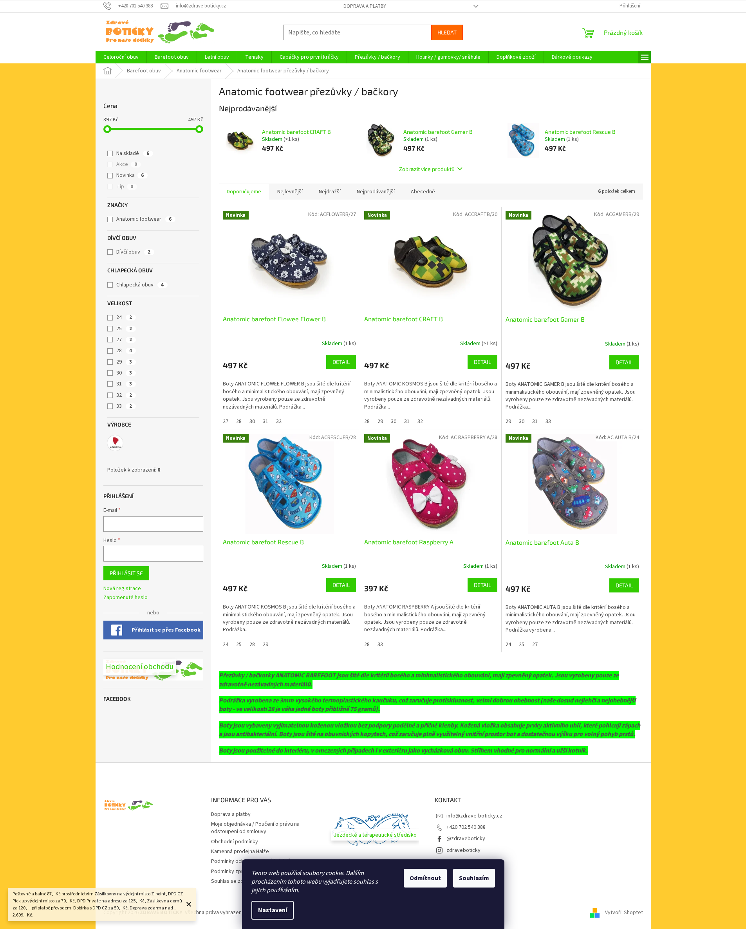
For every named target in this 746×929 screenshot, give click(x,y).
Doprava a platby (364, 6)
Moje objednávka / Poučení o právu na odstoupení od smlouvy (255, 827)
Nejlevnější (290, 192)
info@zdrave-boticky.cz (474, 816)
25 (124, 329)
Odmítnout (425, 878)
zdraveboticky (463, 850)
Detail (341, 361)
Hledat (447, 32)
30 (124, 373)
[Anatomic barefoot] (115, 443)
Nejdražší (330, 192)
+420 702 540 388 (466, 827)
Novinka (130, 175)
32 (124, 395)
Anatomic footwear (144, 219)
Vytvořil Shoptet (624, 912)
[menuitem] (121, 57)
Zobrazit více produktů (427, 169)
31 (124, 384)
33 (124, 406)
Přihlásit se (126, 573)
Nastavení (272, 910)
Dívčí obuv (133, 252)
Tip (124, 187)
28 (124, 351)
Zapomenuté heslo (125, 597)
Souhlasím (474, 878)
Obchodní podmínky (234, 842)
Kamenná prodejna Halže (240, 851)
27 (124, 340)
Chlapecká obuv (140, 285)
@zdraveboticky (465, 839)
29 (124, 362)
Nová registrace (122, 588)
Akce (126, 164)
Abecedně (423, 192)
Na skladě (132, 153)
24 (124, 317)
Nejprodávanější (376, 192)
